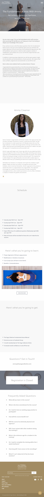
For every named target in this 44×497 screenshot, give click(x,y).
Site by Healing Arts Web (21, 495)
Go (34, 472)
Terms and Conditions (6, 484)
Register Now (22, 22)
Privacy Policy (5, 483)
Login (3, 488)
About (3, 479)
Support (3, 481)
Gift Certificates (5, 486)
